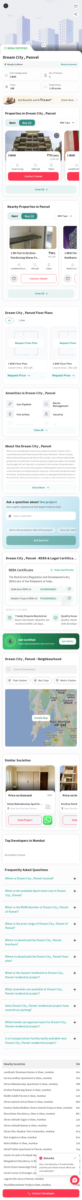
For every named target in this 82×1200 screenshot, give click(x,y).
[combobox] (44, 669)
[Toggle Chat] (74, 1180)
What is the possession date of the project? (31, 530)
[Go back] (5, 5)
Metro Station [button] (68, 680)
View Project (25, 820)
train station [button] (20, 680)
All (9, 320)
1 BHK (22, 320)
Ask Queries (41, 540)
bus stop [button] (44, 680)
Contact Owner (33, 176)
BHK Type (65, 122)
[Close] (74, 1158)
